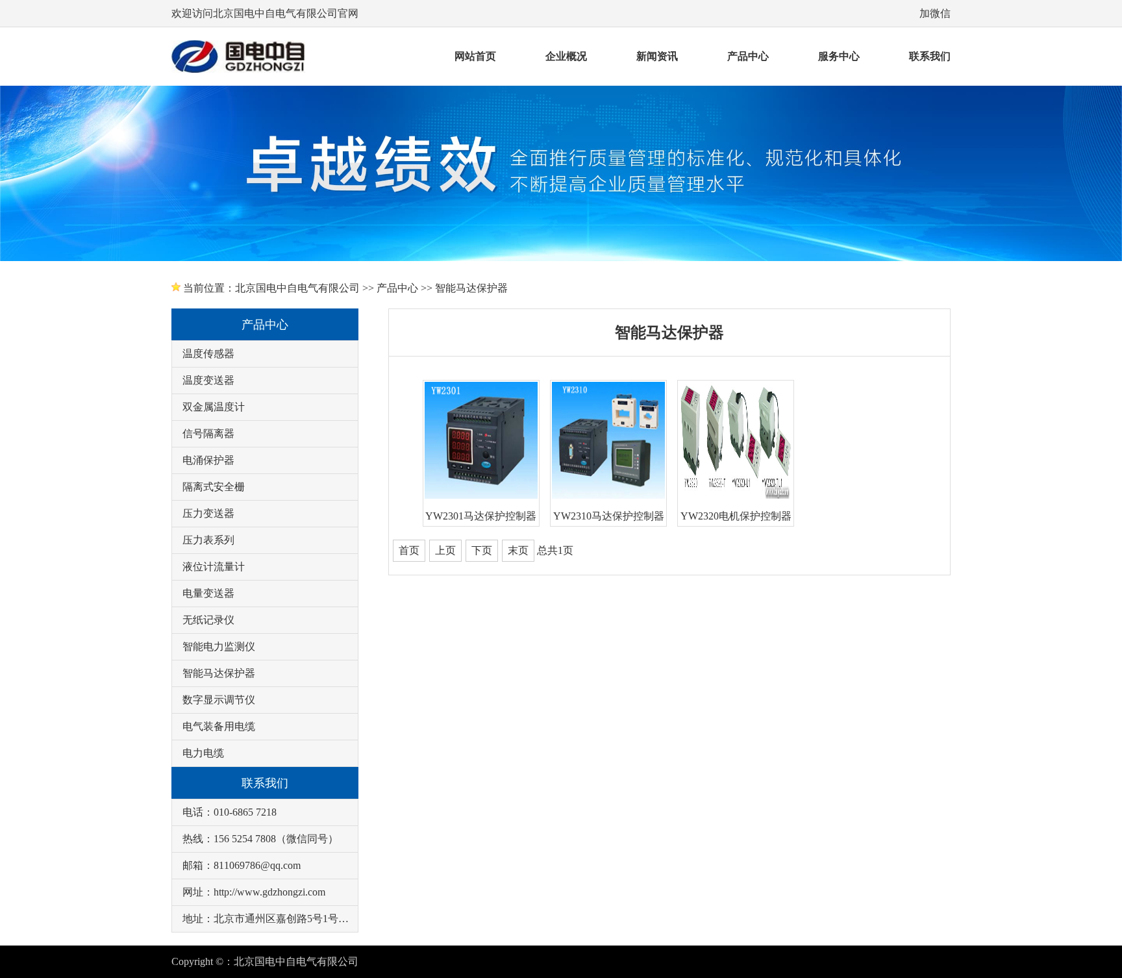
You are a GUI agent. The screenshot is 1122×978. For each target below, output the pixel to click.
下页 (481, 550)
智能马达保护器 (471, 288)
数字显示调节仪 (218, 699)
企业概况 (566, 56)
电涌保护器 (208, 460)
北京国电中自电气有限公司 (297, 288)
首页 (409, 550)
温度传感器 (208, 353)
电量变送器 (208, 593)
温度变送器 (208, 380)
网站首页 (475, 56)
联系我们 (930, 56)
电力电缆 (203, 753)
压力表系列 (208, 539)
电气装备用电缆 (218, 726)
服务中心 (839, 56)
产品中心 (748, 56)
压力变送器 (208, 513)
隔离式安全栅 (213, 486)
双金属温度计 (213, 406)
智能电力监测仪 (218, 646)
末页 (518, 550)
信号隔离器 (208, 433)
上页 (445, 550)
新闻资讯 (657, 56)
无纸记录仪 (208, 619)
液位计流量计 (213, 566)
